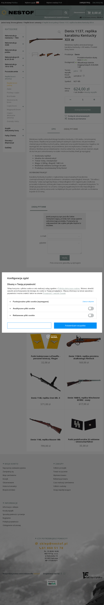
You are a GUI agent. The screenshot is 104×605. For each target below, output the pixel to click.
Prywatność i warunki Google (54, 293)
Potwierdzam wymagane (29, 325)
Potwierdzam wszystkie (75, 325)
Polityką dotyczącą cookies (69, 288)
